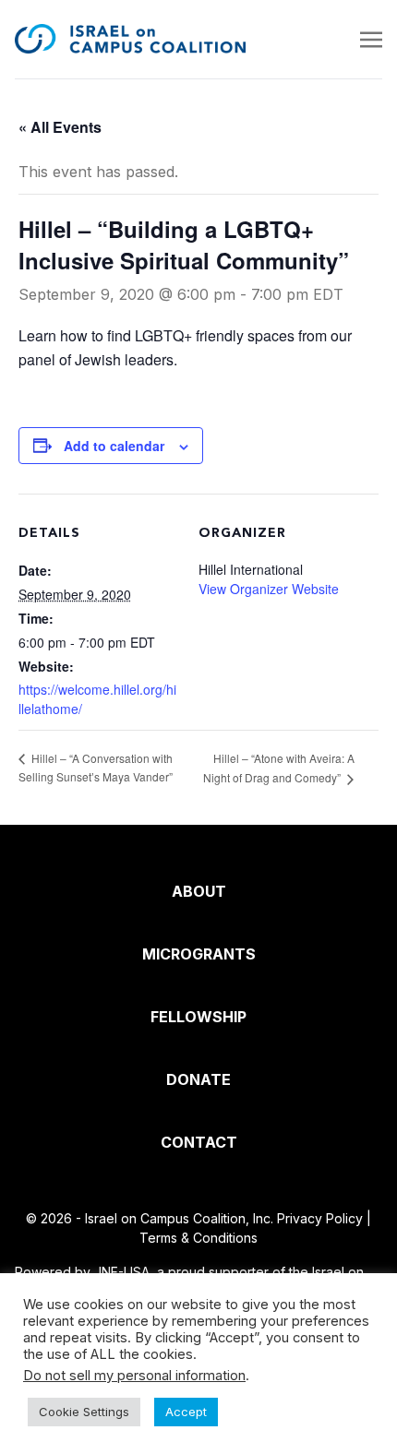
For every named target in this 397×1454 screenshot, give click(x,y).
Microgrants (199, 954)
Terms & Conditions (198, 1237)
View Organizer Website (268, 588)
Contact (199, 1142)
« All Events (60, 126)
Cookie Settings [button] (84, 1411)
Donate (198, 1079)
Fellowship (198, 1016)
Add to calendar (114, 445)
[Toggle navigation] (371, 39)
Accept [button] (186, 1411)
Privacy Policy (320, 1218)
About (199, 891)
